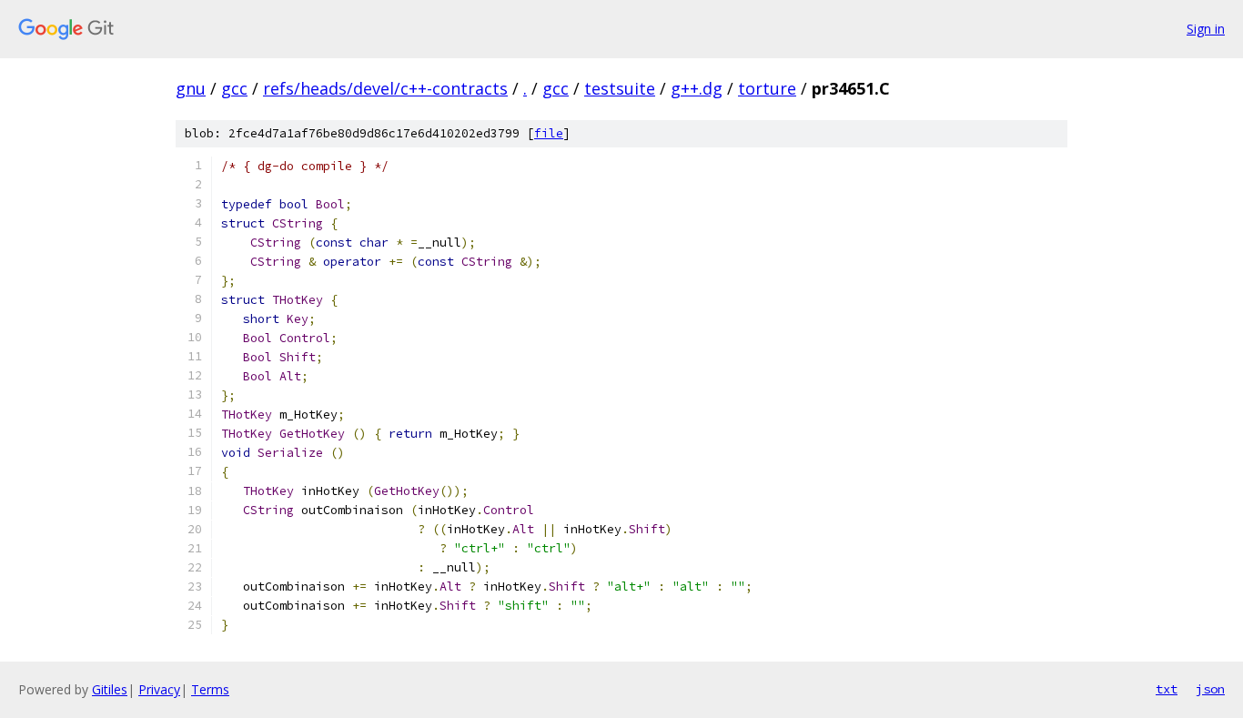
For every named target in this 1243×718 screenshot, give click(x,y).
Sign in (1206, 28)
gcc (234, 88)
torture (767, 88)
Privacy (159, 689)
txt (1166, 689)
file (548, 133)
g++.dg (697, 88)
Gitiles (109, 689)
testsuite (619, 88)
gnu (191, 88)
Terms (210, 689)
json (1210, 689)
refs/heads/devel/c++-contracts (385, 88)
